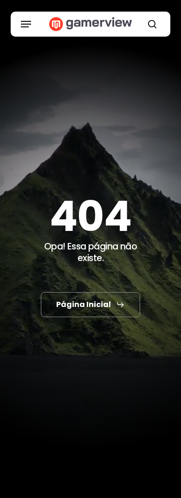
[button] (26, 24)
